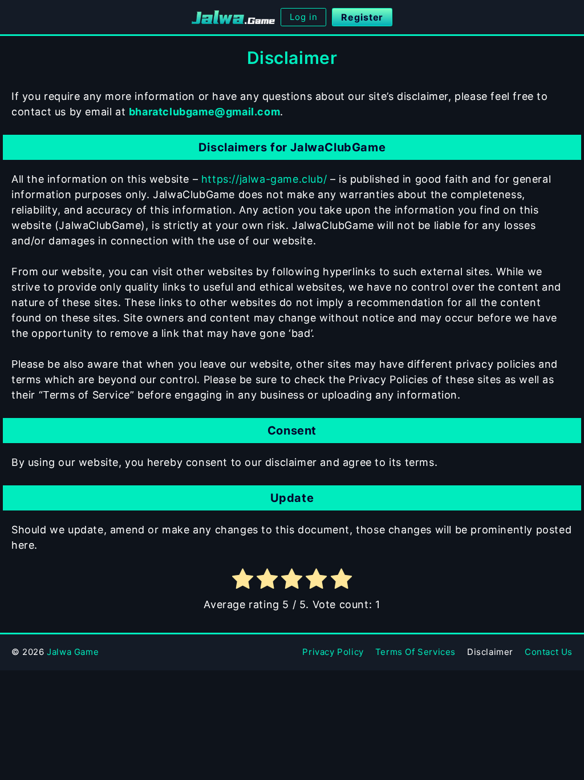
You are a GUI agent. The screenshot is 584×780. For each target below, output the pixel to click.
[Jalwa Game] (233, 17)
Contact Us (549, 651)
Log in (303, 16)
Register (362, 17)
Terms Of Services (415, 651)
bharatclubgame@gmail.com (204, 112)
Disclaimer (490, 651)
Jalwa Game (73, 651)
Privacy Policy (332, 651)
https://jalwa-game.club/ (264, 179)
